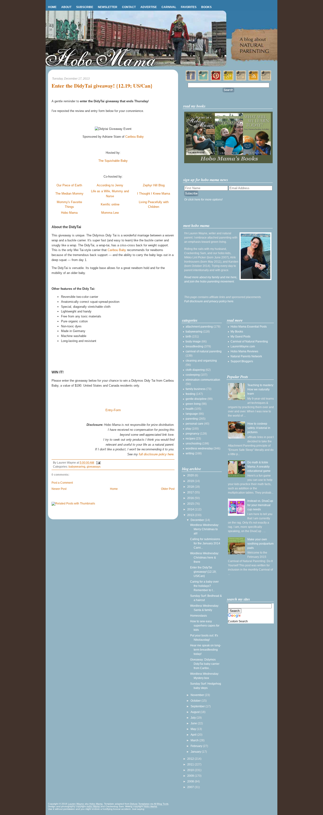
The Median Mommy (69, 193)
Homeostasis (198, 615)
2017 (191, 492)
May (194, 729)
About (66, 7)
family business (195, 389)
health (190, 408)
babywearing (77, 466)
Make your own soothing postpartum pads (260, 544)
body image (193, 341)
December (198, 520)
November (198, 695)
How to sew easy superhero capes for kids (204, 626)
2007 (191, 787)
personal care (194, 423)
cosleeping (193, 374)
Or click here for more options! (203, 199)
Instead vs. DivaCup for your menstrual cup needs (260, 505)
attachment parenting (199, 326)
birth (188, 336)
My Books (237, 331)
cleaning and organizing (201, 360)
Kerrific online (110, 204)
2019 (191, 481)
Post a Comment (62, 482)
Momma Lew (110, 212)
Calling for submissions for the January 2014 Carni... (205, 543)
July (193, 717)
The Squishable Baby (113, 160)
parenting (192, 418)
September (198, 706)
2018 (191, 486)
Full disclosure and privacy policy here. (209, 301)
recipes (190, 438)
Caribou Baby (134, 136)
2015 (191, 503)
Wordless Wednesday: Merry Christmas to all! (204, 529)
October (196, 700)
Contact (129, 7)
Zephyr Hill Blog (154, 185)
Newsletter (107, 7)
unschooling (193, 443)
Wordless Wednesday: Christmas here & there (204, 557)
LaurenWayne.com (243, 346)
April (194, 734)
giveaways (93, 466)
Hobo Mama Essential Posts (249, 326)
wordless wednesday (199, 448)
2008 (191, 781)
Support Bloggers (242, 361)
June (194, 723)
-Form (117, 410)
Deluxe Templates (139, 803)
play (188, 428)
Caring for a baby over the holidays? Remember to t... (204, 586)
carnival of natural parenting (204, 351)
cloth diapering (195, 369)
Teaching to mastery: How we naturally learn (260, 389)
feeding (190, 394)
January (196, 751)
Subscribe (84, 7)
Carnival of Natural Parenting (249, 341)
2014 (191, 509)
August (195, 712)
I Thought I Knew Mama (153, 193)
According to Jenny (110, 185)
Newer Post (59, 489)
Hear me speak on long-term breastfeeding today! (205, 650)
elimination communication (203, 379)
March (195, 740)
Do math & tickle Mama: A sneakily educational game (259, 467)
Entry (109, 410)
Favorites (188, 7)
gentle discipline (196, 399)
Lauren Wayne (76, 803)
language (192, 413)
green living (193, 403)
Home (52, 7)
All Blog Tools (161, 803)
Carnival (169, 7)
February (197, 746)
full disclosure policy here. (157, 454)
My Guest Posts (240, 336)
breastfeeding (194, 346)
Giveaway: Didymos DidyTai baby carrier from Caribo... (204, 664)
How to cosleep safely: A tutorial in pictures (258, 428)
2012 (191, 758)
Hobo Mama (69, 212)
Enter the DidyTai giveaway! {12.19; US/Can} (102, 86)
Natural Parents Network (246, 356)
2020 (191, 475)
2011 (191, 764)
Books (206, 7)
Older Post (168, 489)
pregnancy (192, 433)
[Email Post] (97, 462)
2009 (191, 775)
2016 (191, 498)
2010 (191, 770)
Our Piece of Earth (69, 185)
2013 (191, 515)
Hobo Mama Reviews (244, 351)
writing (190, 453)
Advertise (148, 7)
